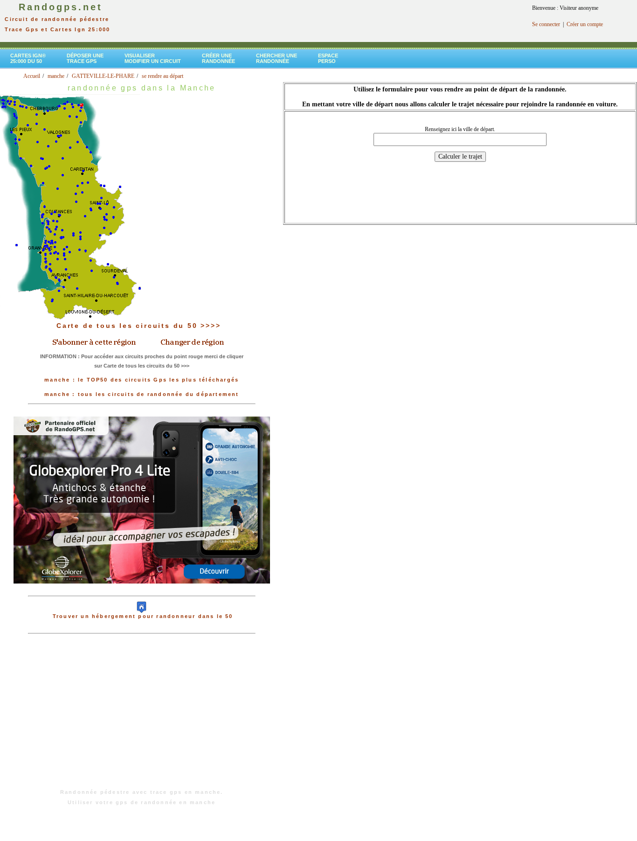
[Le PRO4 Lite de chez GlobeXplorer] (142, 591)
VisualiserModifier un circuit (153, 58)
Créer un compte (585, 24)
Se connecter (546, 24)
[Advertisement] (141, 716)
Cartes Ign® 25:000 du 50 (28, 58)
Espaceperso (328, 58)
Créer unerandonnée (218, 58)
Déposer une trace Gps (85, 58)
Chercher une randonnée (276, 58)
